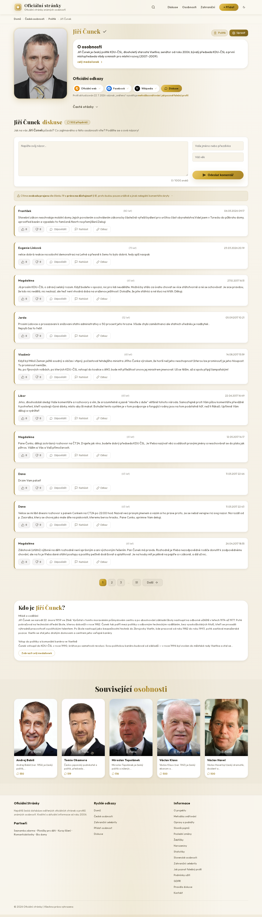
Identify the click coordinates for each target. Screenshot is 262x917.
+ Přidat (229, 7)
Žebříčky (178, 839)
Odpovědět (60, 229)
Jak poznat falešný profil (188, 869)
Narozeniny (180, 845)
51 (137, 582)
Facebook (119, 88)
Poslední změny (183, 833)
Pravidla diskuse (183, 886)
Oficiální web (89, 88)
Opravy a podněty (184, 822)
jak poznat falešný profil (174, 95)
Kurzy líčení (64, 830)
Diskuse (173, 7)
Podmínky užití (182, 875)
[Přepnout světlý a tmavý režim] (244, 7)
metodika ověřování (149, 95)
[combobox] (157, 7)
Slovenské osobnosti (185, 857)
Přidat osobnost (103, 828)
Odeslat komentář (221, 175)
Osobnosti (189, 7)
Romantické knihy (24, 834)
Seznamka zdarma (24, 830)
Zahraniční (208, 7)
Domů (17, 18)
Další (150, 582)
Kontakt (178, 892)
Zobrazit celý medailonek (36, 653)
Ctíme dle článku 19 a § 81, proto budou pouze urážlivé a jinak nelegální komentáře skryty (96, 195)
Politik (52, 18)
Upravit (241, 32)
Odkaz (103, 229)
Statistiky (179, 851)
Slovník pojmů (181, 828)
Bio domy (41, 834)
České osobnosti (34, 18)
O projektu (180, 810)
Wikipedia (147, 88)
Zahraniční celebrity (105, 822)
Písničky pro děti (46, 830)
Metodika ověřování (185, 816)
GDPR (177, 881)
